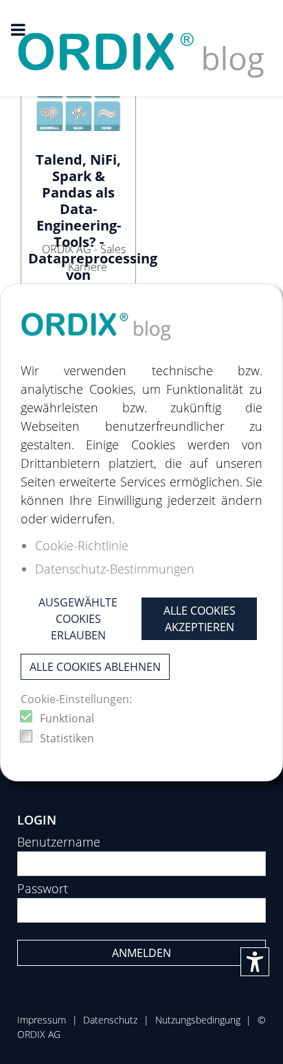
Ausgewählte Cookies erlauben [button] (77, 619)
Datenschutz (110, 1019)
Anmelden (141, 952)
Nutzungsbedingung (197, 1019)
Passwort (42, 888)
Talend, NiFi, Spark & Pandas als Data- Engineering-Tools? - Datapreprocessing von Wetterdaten (92, 225)
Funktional (67, 718)
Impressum (41, 1019)
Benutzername (58, 842)
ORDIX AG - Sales (84, 249)
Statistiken (67, 738)
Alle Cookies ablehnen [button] (95, 666)
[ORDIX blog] (141, 46)
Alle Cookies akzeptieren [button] (199, 619)
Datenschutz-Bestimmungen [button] (114, 568)
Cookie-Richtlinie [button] (81, 545)
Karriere (87, 266)
